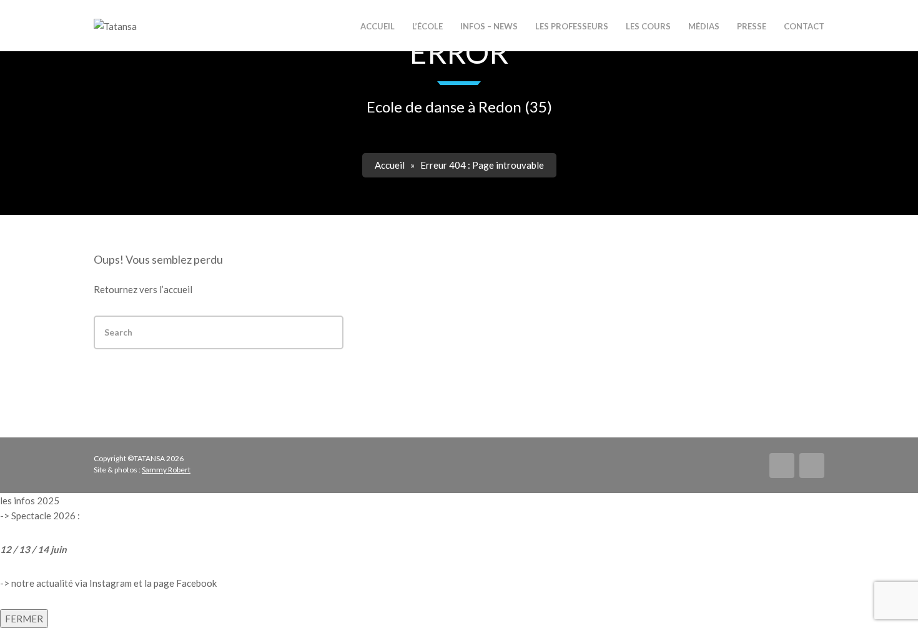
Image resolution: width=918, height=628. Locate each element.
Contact (804, 26)
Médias (703, 26)
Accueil (390, 165)
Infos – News (489, 26)
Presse (751, 26)
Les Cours (648, 26)
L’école (427, 26)
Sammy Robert (166, 469)
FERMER (24, 618)
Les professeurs (571, 26)
